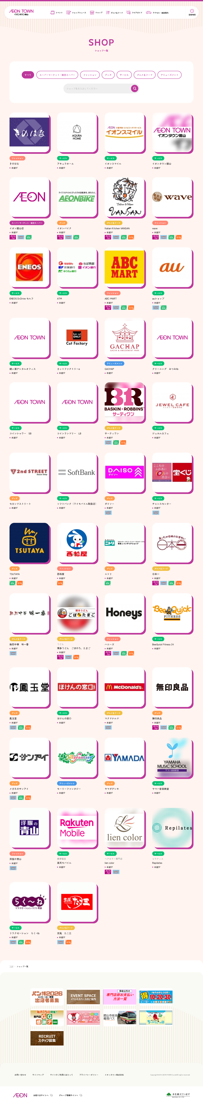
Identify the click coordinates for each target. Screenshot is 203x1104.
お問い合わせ (20, 1074)
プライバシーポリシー (88, 1074)
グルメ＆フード (144, 74)
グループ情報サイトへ (68, 1095)
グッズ (108, 74)
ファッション (90, 74)
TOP (11, 966)
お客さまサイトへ (41, 1095)
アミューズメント (169, 74)
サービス (124, 74)
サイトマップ (38, 1074)
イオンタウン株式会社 (114, 1074)
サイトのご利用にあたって (61, 1074)
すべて (28, 74)
